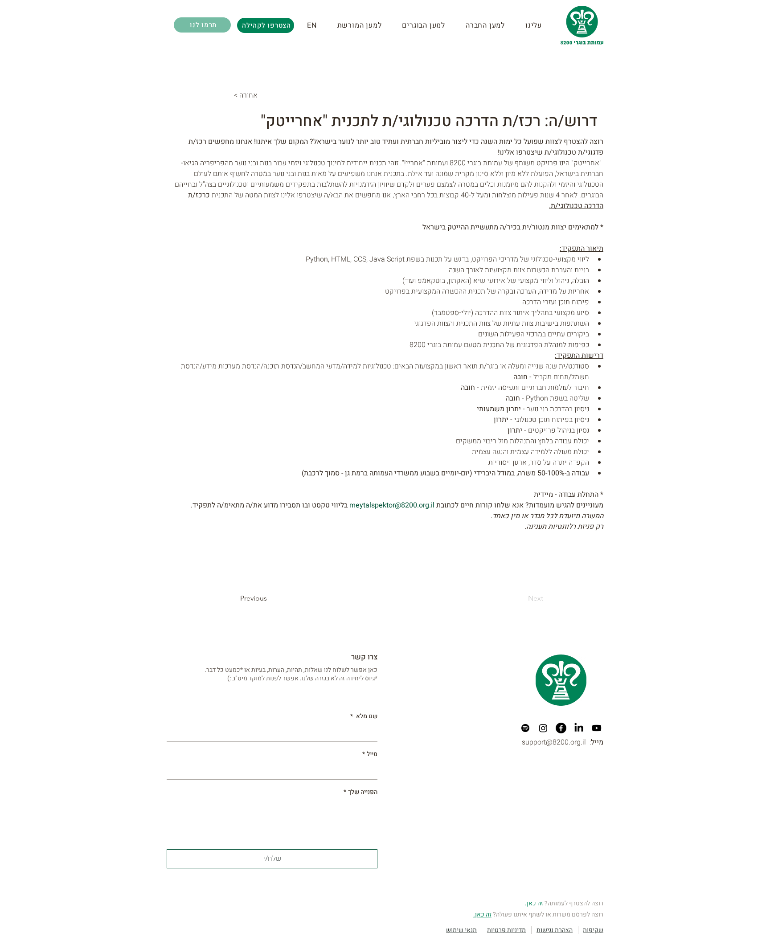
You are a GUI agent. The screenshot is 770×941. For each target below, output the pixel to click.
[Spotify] (525, 728)
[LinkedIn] (578, 728)
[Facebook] (561, 728)
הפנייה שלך (360, 792)
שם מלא (363, 716)
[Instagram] (543, 728)
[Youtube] (596, 728)
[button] (365, 25)
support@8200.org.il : (562, 742)
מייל (369, 754)
